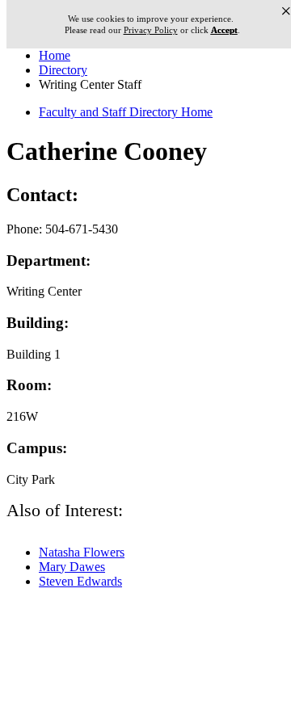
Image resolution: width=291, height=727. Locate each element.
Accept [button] (224, 30)
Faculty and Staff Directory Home (126, 112)
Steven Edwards (80, 581)
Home (54, 55)
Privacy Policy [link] (151, 30)
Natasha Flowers (81, 552)
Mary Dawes (72, 567)
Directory (63, 70)
